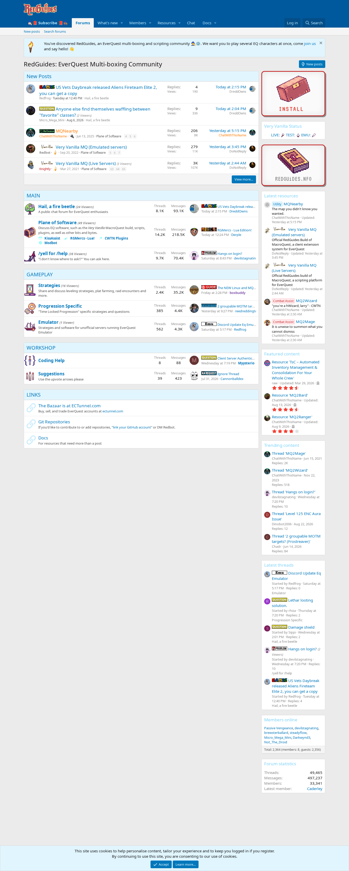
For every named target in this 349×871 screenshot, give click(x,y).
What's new (108, 22)
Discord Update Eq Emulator (239, 324)
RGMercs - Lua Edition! (234, 230)
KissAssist (52, 238)
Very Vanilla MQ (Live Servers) (86, 163)
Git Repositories (54, 422)
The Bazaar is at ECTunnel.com (69, 406)
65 (123, 169)
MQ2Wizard (295, 300)
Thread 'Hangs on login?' (293, 491)
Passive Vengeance (278, 728)
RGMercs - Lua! (82, 238)
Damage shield (301, 627)
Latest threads (279, 565)
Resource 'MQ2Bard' (290, 395)
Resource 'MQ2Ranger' (292, 416)
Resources (167, 22)
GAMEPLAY (40, 274)
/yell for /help (53, 253)
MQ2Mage (294, 321)
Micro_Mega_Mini (51, 120)
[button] (121, 23)
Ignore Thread (228, 374)
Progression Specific (60, 306)
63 (111, 169)
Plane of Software (108, 136)
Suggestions (51, 374)
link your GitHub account (132, 427)
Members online (280, 720)
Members (137, 22)
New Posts (39, 76)
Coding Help (51, 360)
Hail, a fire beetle (97, 98)
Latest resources (281, 196)
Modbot (50, 243)
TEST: (290, 134)
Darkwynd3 (301, 737)
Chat (191, 22)
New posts (32, 31)
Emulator (48, 322)
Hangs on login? (229, 253)
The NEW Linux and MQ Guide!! (241, 287)
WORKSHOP (41, 347)
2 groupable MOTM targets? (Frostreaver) (249, 306)
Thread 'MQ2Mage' (289, 453)
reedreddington (247, 311)
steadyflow (298, 732)
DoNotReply (237, 151)
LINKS (34, 394)
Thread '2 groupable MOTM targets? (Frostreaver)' (296, 538)
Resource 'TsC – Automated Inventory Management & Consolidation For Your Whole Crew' (295, 369)
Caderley (314, 788)
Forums (83, 22)
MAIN (33, 195)
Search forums (55, 31)
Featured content (282, 354)
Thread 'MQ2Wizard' (290, 470)
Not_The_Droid (275, 742)
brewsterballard (276, 732)
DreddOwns (237, 91)
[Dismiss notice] (320, 43)
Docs (207, 22)
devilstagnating (246, 258)
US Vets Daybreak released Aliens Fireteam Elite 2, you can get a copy (295, 686)
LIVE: (275, 134)
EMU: (306, 134)
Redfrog (45, 98)
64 (117, 169)
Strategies (49, 285)
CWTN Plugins (116, 238)
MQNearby (288, 203)
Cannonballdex (231, 378)
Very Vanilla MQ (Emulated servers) (91, 147)
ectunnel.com (112, 411)
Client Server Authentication (238, 358)
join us (310, 43)
